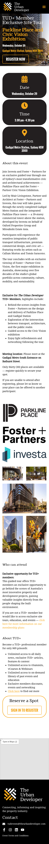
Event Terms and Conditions (15, 836)
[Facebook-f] (4, 829)
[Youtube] (22, 829)
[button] (44, 6)
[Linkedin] (16, 829)
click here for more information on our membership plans (23, 624)
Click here (14, 691)
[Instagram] (10, 829)
